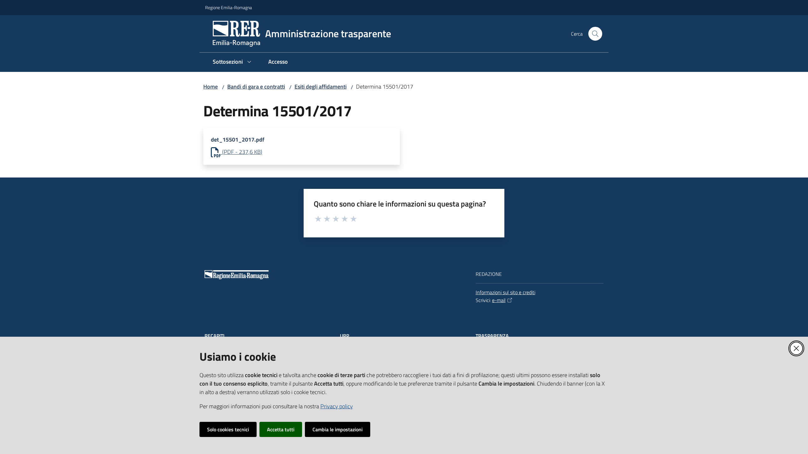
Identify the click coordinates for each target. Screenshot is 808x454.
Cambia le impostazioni (337, 429)
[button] (595, 33)
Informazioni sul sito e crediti (505, 292)
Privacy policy (336, 406)
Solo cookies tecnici (228, 429)
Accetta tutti (280, 429)
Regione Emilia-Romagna (228, 7)
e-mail (499, 300)
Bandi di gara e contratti (256, 86)
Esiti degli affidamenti (320, 86)
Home (210, 86)
